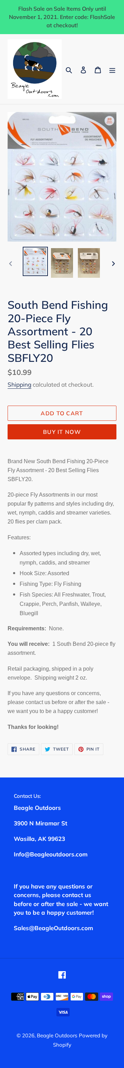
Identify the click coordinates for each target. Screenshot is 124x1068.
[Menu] (112, 69)
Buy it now (62, 431)
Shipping (19, 384)
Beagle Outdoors (57, 1035)
